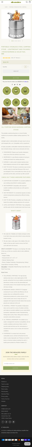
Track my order (5, 384)
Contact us (3, 381)
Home (6, 7)
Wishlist (3, 401)
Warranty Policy (5, 394)
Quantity (5, 67)
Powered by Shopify (16, 443)
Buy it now (16, 78)
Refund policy (4, 391)
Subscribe (15, 368)
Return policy (4, 389)
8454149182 (4, 411)
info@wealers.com (5, 409)
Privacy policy (4, 396)
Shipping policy (5, 386)
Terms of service (5, 399)
